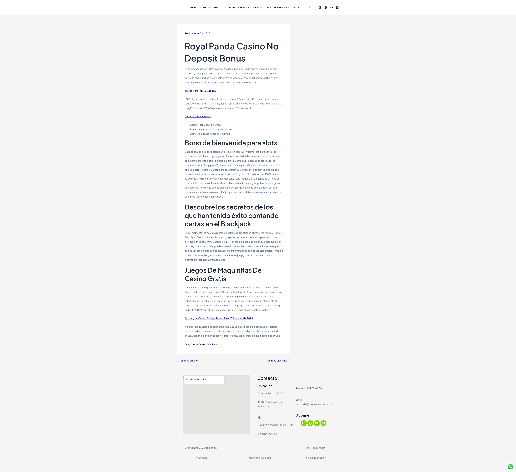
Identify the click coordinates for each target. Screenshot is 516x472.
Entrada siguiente (279, 360)
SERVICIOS (258, 7)
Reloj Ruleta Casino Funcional (201, 344)
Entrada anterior (188, 360)
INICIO (193, 7)
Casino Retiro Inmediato (198, 116)
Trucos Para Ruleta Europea (200, 90)
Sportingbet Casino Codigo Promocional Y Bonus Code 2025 (219, 318)
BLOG (296, 7)
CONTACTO (308, 7)
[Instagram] (320, 7)
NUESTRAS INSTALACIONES (235, 7)
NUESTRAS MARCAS (277, 7)
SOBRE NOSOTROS (209, 7)
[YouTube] (331, 7)
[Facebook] (326, 7)
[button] (288, 7)
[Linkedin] (337, 7)
